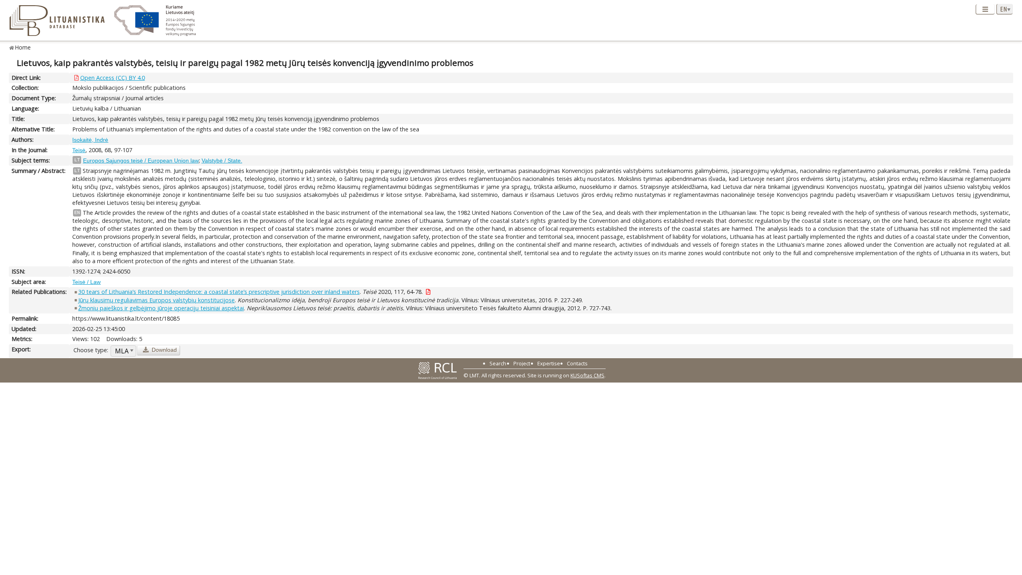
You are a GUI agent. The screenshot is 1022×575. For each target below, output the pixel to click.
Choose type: (90, 350)
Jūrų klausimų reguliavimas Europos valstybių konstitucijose (156, 300)
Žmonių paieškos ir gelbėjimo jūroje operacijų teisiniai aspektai (161, 308)
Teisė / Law (86, 282)
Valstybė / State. (222, 160)
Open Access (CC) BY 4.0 (112, 77)
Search (497, 363)
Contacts (577, 363)
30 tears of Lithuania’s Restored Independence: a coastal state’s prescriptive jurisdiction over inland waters (219, 291)
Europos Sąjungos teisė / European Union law (141, 160)
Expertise (548, 363)
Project (521, 363)
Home (23, 47)
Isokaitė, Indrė (90, 140)
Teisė (78, 150)
